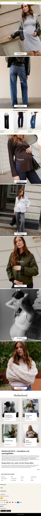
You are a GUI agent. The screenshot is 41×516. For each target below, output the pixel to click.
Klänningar (3, 476)
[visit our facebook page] (0, 506)
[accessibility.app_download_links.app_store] (8, 511)
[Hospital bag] (10, 436)
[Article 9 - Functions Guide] (31, 410)
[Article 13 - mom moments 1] (31, 436)
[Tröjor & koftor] (20, 366)
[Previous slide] (1, 121)
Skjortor (22, 476)
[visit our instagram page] (2, 506)
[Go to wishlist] (37, 3)
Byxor (32, 478)
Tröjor (2, 480)
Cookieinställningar (20, 514)
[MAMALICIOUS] (20, 3)
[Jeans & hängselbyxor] (20, 83)
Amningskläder (14, 478)
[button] (6, 121)
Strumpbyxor (13, 480)
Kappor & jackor (4, 478)
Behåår (32, 480)
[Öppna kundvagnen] (39, 3)
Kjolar (12, 476)
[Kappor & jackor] (20, 263)
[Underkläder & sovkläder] (20, 315)
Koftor (22, 480)
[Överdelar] (20, 159)
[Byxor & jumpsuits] (20, 210)
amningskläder (32, 458)
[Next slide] (40, 121)
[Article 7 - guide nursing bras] (10, 410)
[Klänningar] (20, 30)
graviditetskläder (25, 458)
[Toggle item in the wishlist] (12, 113)
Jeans (22, 478)
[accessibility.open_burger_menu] (1, 3)
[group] (6, 122)
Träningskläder (33, 476)
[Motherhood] (20, 394)
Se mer (38, 469)
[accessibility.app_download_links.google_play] (3, 511)
